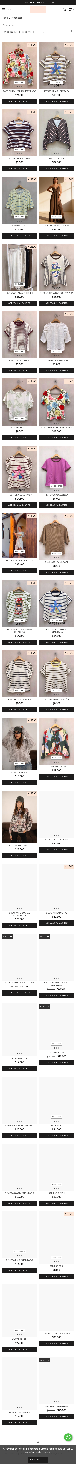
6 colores (19, 351)
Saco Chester (57, 158)
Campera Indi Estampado (19, 1126)
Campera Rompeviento (57, 840)
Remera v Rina (19, 226)
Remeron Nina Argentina (19, 983)
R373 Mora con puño (57, 699)
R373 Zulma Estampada (56, 91)
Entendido (38, 1460)
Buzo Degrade (19, 772)
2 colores (19, 552)
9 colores (56, 1257)
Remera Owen (57, 1193)
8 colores (56, 758)
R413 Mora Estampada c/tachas (19, 630)
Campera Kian (56, 1053)
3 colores (19, 419)
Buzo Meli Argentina (57, 1406)
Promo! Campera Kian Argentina (56, 984)
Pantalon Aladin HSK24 (19, 293)
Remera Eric (56, 1266)
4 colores (19, 217)
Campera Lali (19, 1339)
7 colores (56, 351)
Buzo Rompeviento (19, 845)
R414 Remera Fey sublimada (56, 428)
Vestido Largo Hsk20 (57, 226)
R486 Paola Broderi (56, 360)
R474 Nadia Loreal (19, 360)
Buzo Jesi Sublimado (19, 1412)
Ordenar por (8, 25)
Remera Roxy (19, 1058)
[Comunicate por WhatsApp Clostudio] (68, 1437)
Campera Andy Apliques (56, 1333)
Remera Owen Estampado (19, 1193)
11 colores (56, 82)
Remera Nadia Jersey (56, 495)
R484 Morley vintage (56, 562)
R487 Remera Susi (19, 428)
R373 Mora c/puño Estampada (56, 630)
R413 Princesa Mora (19, 699)
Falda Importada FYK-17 (19, 560)
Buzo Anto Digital (56, 913)
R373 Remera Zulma (19, 158)
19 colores (19, 1251)
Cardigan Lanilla (56, 767)
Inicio (5, 18)
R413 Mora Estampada (19, 495)
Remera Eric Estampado (19, 1260)
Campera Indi (56, 1126)
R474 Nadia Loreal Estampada (56, 293)
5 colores (19, 82)
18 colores (56, 620)
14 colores (56, 486)
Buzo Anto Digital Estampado (19, 914)
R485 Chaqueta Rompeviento (19, 91)
